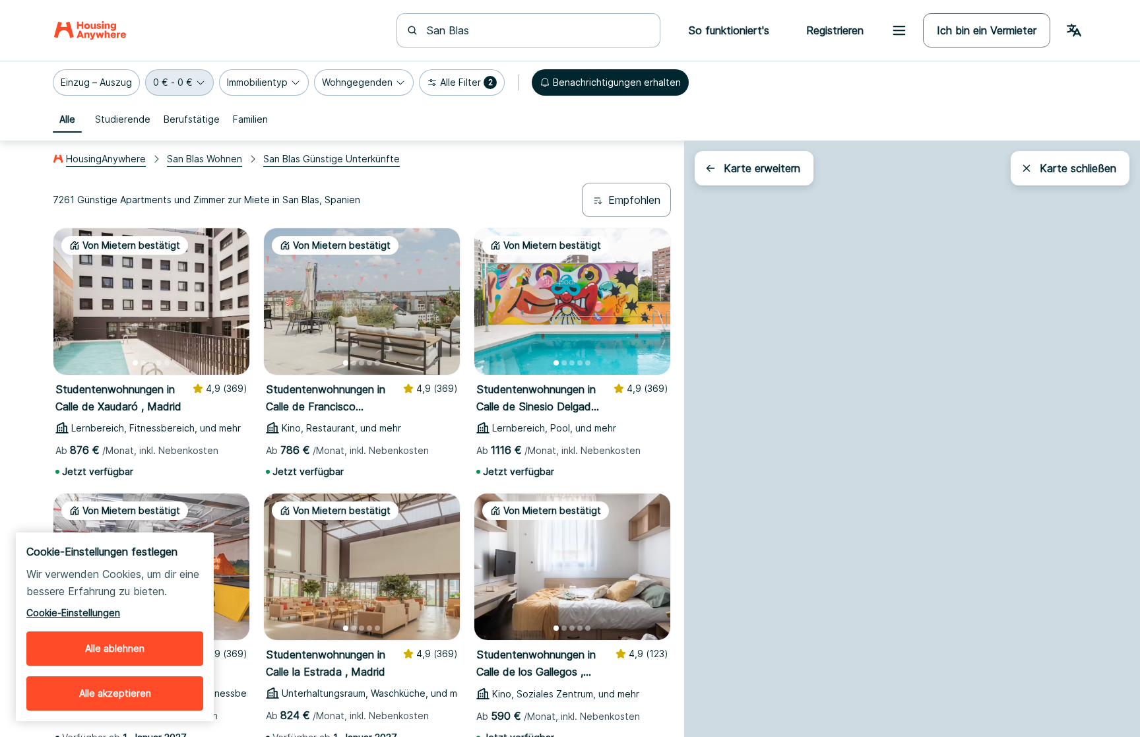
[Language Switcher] (1074, 30)
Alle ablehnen (114, 648)
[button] (96, 82)
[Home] (90, 30)
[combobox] (536, 30)
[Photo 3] (151, 363)
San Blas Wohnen (204, 158)
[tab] (67, 119)
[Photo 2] (143, 363)
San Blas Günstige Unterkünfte (331, 158)
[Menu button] (899, 30)
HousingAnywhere (106, 158)
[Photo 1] (135, 363)
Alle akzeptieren (115, 693)
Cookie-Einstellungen (73, 612)
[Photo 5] (167, 363)
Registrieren (835, 30)
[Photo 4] (159, 363)
